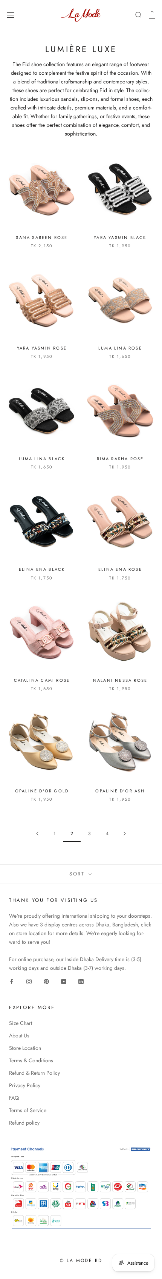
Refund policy (24, 1122)
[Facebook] (11, 981)
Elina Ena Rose (120, 569)
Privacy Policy (24, 1085)
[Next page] (124, 833)
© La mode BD (81, 1260)
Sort (78, 873)
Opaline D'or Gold (42, 791)
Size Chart (20, 1023)
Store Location (25, 1048)
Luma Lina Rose (120, 348)
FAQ (14, 1098)
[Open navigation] (10, 15)
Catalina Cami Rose (42, 680)
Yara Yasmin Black (120, 237)
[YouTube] (63, 981)
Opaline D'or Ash (120, 791)
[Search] (138, 14)
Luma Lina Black (42, 459)
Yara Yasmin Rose (42, 348)
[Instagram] (29, 981)
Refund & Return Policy (34, 1073)
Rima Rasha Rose (120, 459)
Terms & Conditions (31, 1060)
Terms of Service (27, 1110)
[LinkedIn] (81, 981)
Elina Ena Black (42, 569)
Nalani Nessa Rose (120, 680)
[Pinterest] (46, 981)
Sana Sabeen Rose (41, 237)
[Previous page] (37, 833)
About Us (19, 1035)
